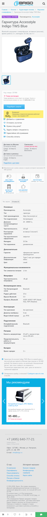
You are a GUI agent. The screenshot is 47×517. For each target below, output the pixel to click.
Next (43, 401)
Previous (4, 401)
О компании (11, 468)
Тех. (6, 201)
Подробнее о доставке (11, 163)
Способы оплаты (13, 475)
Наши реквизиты (13, 473)
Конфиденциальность (15, 481)
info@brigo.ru (17, 452)
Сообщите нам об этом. (36, 373)
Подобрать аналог (14, 107)
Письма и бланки (13, 478)
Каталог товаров (29, 468)
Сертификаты (12, 470)
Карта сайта (27, 475)
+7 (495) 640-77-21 (29, 100)
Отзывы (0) (15, 201)
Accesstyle (36, 17)
